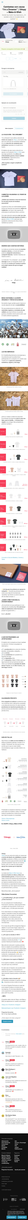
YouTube (16, 1158)
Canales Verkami (6, 1158)
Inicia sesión (19, 1034)
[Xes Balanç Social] (14, 1199)
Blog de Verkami (6, 1155)
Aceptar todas (22, 1217)
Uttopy (7, 42)
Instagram (17, 1005)
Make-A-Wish (18, 152)
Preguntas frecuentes (7, 1169)
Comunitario (5, 1144)
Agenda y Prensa (6, 1157)
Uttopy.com (5, 1005)
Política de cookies (15, 1214)
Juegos (17, 1147)
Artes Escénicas (6, 1142)
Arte (16, 1141)
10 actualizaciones (19, 128)
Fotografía (4, 1147)
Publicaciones (18, 1149)
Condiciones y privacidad (7, 1181)
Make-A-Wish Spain (14, 873)
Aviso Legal (4, 1183)
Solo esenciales (11, 1217)
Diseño (20, 42)
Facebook (11, 1005)
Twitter (16, 1157)
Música (3, 1149)
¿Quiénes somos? (6, 1160)
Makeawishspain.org (7, 1008)
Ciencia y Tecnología (20, 1142)
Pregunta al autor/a (7, 1021)
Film (16, 1145)
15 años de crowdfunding (5, 1162)
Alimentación (5, 1141)
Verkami (14, 2)
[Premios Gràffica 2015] (5, 1199)
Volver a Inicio (5, 820)
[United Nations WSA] (22, 1199)
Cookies (3, 1186)
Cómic (16, 1144)
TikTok (16, 1161)
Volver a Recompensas (8, 818)
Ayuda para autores (20, 1169)
